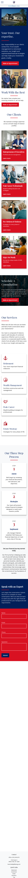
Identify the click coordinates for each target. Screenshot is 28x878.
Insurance (14, 875)
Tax (14, 877)
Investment (14, 872)
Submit (5, 655)
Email (3, 622)
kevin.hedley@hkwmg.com (14, 864)
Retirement (14, 870)
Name (3, 613)
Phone (3, 632)
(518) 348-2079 (15, 857)
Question (4, 642)
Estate (14, 873)
